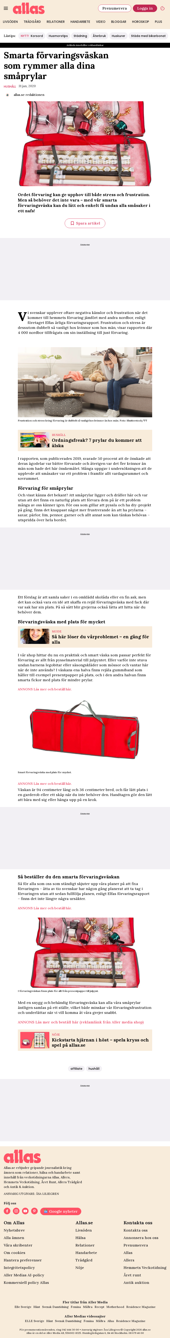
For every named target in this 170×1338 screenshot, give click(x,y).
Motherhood (115, 1307)
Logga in (145, 8)
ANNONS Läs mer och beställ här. (45, 689)
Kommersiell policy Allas (26, 1282)
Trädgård (32, 22)
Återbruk (99, 36)
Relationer (56, 22)
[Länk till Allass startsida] (53, 8)
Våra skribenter (18, 1245)
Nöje (79, 1267)
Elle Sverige (23, 1307)
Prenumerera (114, 8)
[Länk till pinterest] (34, 1211)
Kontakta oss (136, 1230)
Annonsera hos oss (141, 1237)
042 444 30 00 (70, 1329)
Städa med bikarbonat (148, 36)
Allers (129, 1260)
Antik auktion (136, 1282)
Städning (80, 36)
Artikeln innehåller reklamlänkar (85, 45)
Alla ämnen (14, 1237)
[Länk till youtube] (25, 1211)
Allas (128, 1252)
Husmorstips (58, 36)
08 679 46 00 (136, 1332)
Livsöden (10, 22)
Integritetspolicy (19, 1267)
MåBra (87, 1307)
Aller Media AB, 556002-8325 (63, 1332)
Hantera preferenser (23, 1260)
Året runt (132, 1275)
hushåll (10, 86)
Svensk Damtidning (55, 1307)
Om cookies (14, 1252)
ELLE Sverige (34, 1321)
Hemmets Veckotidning (145, 1267)
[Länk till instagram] (16, 1211)
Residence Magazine (140, 1307)
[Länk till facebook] (7, 1211)
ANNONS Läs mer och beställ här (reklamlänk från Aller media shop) (81, 1022)
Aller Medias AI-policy (24, 1275)
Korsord (32, 36)
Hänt (36, 1307)
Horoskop (140, 22)
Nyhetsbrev (14, 1230)
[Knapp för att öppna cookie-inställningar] (162, 8)
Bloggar (118, 22)
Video (100, 22)
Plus (158, 22)
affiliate (76, 1069)
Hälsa (80, 1237)
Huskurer (118, 36)
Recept (99, 1307)
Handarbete (80, 22)
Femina (76, 1307)
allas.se (146, 1329)
